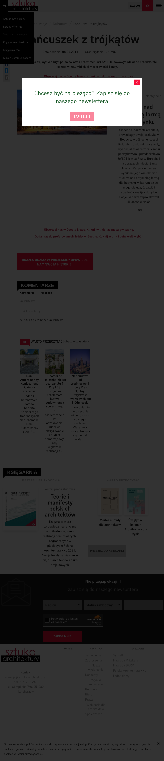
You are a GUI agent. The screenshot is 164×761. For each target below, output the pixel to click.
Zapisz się (82, 116)
